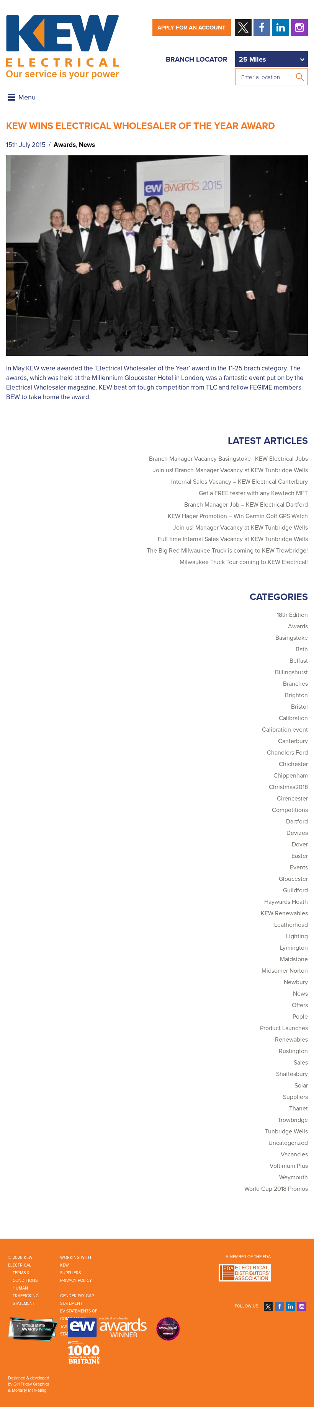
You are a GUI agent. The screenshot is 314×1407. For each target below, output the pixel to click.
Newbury (296, 982)
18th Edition (292, 615)
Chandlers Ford (287, 752)
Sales (301, 1062)
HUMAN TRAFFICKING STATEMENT (26, 1296)
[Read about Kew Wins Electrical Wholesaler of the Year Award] (156, 255)
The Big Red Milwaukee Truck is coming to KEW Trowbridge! (227, 550)
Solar (301, 1085)
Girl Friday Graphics (31, 1384)
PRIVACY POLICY (76, 1280)
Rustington (293, 1051)
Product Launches (284, 1028)
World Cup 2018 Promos (276, 1189)
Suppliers (295, 1097)
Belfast (298, 661)
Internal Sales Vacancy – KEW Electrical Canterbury (239, 482)
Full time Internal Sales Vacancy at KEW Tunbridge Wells (233, 539)
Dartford (297, 821)
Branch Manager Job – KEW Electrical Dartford (246, 505)
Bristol (299, 707)
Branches (295, 684)
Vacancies (294, 1154)
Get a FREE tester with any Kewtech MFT (253, 493)
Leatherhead (291, 925)
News (87, 145)
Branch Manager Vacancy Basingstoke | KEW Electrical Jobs (228, 459)
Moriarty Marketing (29, 1390)
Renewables (291, 1039)
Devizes (297, 833)
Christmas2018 (288, 787)
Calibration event (285, 730)
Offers (300, 1005)
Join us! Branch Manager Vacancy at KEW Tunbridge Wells (230, 470)
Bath (302, 649)
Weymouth (293, 1177)
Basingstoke (291, 638)
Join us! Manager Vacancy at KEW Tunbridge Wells (240, 527)
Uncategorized (288, 1143)
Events (299, 867)
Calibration (293, 718)
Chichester (293, 764)
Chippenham (290, 775)
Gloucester (293, 879)
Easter (299, 856)
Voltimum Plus (289, 1166)
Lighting (297, 936)
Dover (300, 844)
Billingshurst (291, 672)
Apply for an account (191, 27)
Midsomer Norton (285, 971)
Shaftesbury (292, 1074)
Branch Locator (196, 59)
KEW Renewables (284, 913)
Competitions (290, 810)
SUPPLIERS (70, 1272)
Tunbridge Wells (286, 1131)
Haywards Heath (286, 902)
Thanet (298, 1108)
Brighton (296, 695)
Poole (300, 1017)
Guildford (295, 890)
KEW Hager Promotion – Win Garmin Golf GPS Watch (238, 516)
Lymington (294, 948)
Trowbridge (293, 1120)
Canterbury (293, 741)
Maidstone (294, 959)
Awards (65, 145)
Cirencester (292, 798)
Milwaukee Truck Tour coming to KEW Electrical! (244, 562)
